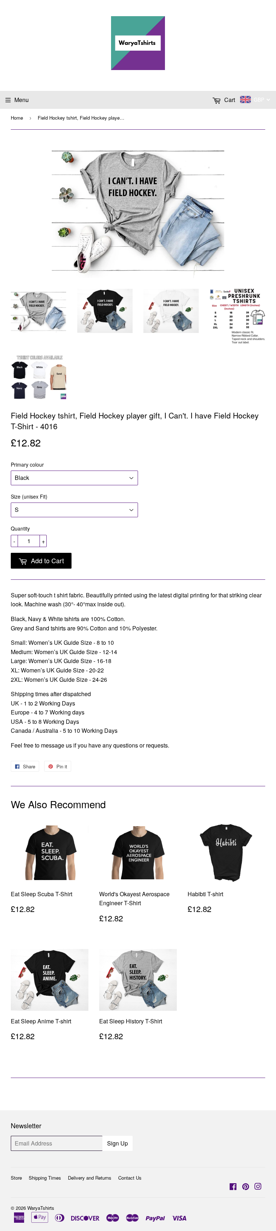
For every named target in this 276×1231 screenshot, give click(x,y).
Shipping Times (45, 1177)
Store (16, 1177)
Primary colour (27, 464)
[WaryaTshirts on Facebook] (233, 1187)
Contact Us (130, 1177)
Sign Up (117, 1143)
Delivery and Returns (89, 1177)
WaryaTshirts (40, 1207)
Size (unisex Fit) (29, 496)
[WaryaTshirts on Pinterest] (245, 1187)
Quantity (20, 528)
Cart (229, 100)
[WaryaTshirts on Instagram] (258, 1187)
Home (17, 117)
